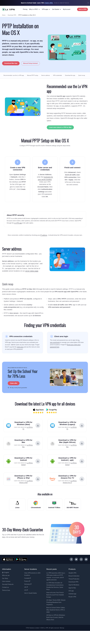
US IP (26, 590)
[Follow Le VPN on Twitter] (76, 559)
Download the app (70, 75)
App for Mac (72, 588)
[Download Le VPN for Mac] (37, 443)
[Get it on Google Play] (21, 559)
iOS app (71, 591)
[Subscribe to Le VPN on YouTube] (86, 559)
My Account (66, 9)
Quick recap (81, 75)
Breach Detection (74, 576)
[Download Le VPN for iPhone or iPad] (37, 479)
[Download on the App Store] (8, 559)
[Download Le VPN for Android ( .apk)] (81, 461)
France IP (27, 581)
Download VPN (12, 15)
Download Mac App (10, 63)
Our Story (5, 578)
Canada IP (27, 578)
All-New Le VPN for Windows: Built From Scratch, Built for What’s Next (55, 617)
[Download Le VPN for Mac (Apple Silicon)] (81, 443)
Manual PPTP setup (32, 75)
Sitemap (62, 628)
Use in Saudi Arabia (30, 593)
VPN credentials (57, 75)
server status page (31, 271)
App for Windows (74, 585)
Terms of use (6, 590)
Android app (72, 594)
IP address (43, 235)
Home (3, 15)
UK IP (26, 587)
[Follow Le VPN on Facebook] (71, 559)
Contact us (5, 587)
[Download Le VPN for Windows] (37, 425)
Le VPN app (18, 223)
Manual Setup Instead (30, 63)
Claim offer (13, 383)
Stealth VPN (72, 573)
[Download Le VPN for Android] (37, 461)
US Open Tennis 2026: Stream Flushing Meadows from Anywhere (55, 602)
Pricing (25, 9)
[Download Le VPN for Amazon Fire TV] (81, 479)
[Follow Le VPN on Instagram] (81, 559)
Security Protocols (7, 584)
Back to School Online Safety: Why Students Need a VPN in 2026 (55, 610)
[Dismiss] (88, 3)
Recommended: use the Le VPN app (14, 75)
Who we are (6, 575)
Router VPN (72, 596)
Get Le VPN (82, 9)
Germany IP (28, 584)
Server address (45, 75)
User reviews (6, 581)
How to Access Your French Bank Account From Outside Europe (55, 595)
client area (20, 347)
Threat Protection (74, 579)
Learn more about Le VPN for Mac (60, 127)
